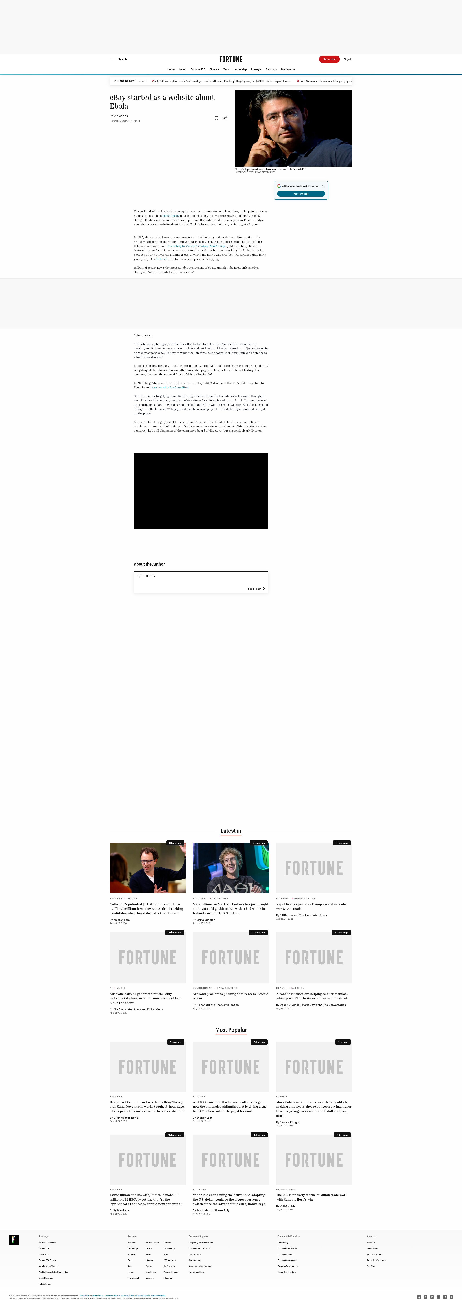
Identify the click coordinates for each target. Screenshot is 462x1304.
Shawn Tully (221, 1210)
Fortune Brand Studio (287, 1248)
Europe (131, 1272)
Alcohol (297, 988)
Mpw (166, 1254)
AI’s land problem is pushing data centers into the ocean (231, 996)
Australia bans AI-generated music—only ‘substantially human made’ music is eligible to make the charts (146, 998)
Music (121, 988)
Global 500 (43, 1254)
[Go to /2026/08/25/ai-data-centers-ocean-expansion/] (231, 957)
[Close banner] (323, 186)
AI (111, 988)
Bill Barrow (286, 915)
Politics (149, 1266)
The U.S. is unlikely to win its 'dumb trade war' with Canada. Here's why (311, 1197)
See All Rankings (46, 1278)
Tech (226, 69)
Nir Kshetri (203, 1005)
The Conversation (227, 1005)
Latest (182, 69)
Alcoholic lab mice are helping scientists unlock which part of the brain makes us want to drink (312, 996)
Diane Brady (287, 1206)
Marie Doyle (309, 1005)
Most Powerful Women (48, 1266)
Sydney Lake (205, 1118)
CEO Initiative (170, 1260)
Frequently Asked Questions (201, 1242)
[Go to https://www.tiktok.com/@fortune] (445, 1297)
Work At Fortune (374, 1254)
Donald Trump (304, 899)
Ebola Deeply (170, 215)
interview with (169, 387)
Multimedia (288, 69)
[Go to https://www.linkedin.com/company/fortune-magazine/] (432, 1297)
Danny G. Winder (290, 1005)
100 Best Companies (47, 1242)
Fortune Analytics (285, 1254)
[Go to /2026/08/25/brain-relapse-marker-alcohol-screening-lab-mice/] (314, 957)
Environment (203, 988)
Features (167, 1242)
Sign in (348, 59)
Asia (130, 1266)
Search (122, 59)
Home (171, 69)
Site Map (371, 1266)
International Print (196, 1272)
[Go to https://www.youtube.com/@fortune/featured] (451, 1297)
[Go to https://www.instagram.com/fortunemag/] (438, 1297)
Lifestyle (256, 69)
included (161, 259)
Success (116, 899)
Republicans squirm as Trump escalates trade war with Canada (311, 906)
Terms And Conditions (376, 1260)
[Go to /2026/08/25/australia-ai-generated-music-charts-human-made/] (148, 957)
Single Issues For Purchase (200, 1266)
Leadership (240, 69)
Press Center (372, 1248)
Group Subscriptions (287, 1272)
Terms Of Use (194, 1260)
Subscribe (329, 59)
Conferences (169, 1266)
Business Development (288, 1266)
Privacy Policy (195, 1254)
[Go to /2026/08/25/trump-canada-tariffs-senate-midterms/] (314, 868)
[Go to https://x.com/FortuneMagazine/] (425, 1297)
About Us (371, 1242)
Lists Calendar (45, 1284)
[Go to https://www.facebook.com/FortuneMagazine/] (419, 1297)
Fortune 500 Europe (47, 1260)
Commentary (169, 1248)
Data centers (227, 988)
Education (168, 1278)
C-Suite (281, 1097)
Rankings (271, 69)
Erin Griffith (120, 116)
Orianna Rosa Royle (125, 1118)
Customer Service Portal (199, 1248)
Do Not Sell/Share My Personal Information (150, 1295)
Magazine (150, 1278)
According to (196, 246)
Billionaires (219, 899)
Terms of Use (84, 1295)
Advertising (283, 1242)
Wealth (132, 899)
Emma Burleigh (206, 920)
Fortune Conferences (287, 1260)
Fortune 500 (198, 69)
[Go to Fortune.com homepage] (231, 59)
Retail (148, 1254)
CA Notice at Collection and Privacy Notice (119, 1295)
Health (281, 988)
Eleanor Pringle (289, 1122)
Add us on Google (301, 193)
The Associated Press (313, 915)
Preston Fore (121, 920)
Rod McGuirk (155, 1009)
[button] (171, 69)
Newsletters (286, 1189)
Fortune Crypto (152, 1242)
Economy (283, 899)
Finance (214, 69)
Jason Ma (202, 1210)
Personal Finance (171, 1272)
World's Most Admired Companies (53, 1272)
